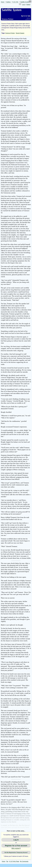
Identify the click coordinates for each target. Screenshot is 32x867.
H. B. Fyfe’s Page (14, 861)
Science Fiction (10, 33)
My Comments (24, 861)
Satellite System (24, 2)
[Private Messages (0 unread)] (20, 5)
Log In (24, 4)
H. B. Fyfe (15, 2)
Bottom (28, 4)
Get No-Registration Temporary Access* (16, 852)
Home (2, 2)
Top (7, 861)
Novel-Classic (20, 33)
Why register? (16, 848)
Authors (8, 2)
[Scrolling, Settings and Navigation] (30, 1)
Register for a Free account (16, 846)
